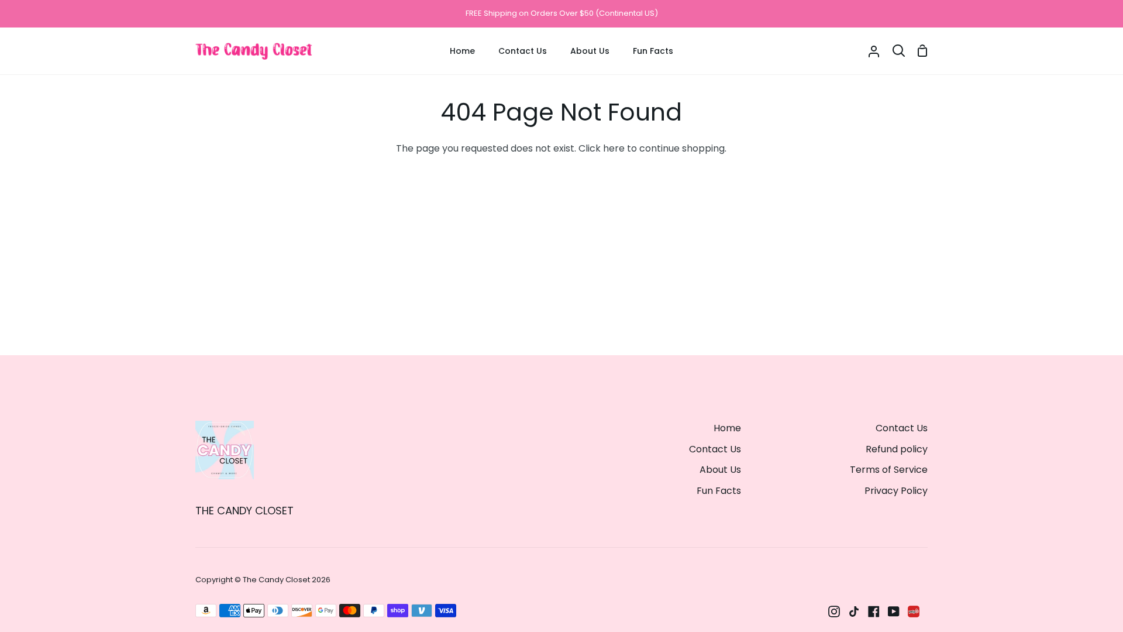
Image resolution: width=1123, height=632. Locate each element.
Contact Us (715, 449)
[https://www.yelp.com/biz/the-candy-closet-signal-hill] (913, 611)
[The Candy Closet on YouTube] (894, 611)
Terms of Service (889, 469)
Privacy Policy (896, 490)
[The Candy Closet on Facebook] (874, 611)
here (614, 148)
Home (727, 428)
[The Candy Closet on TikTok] (854, 611)
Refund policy (897, 449)
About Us (720, 469)
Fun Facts (719, 490)
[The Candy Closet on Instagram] (834, 611)
